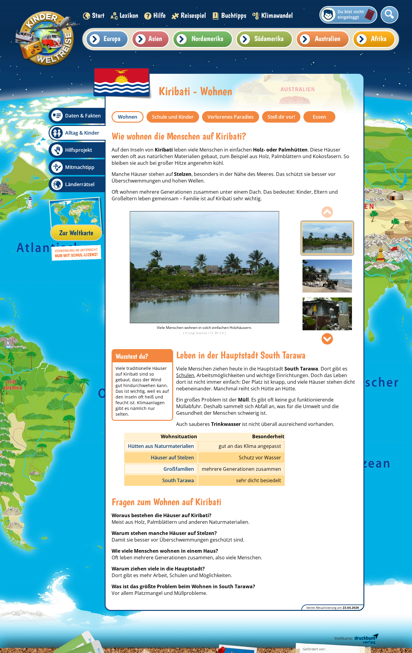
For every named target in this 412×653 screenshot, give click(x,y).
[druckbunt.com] (356, 639)
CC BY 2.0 (217, 333)
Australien (327, 38)
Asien (155, 38)
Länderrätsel (79, 184)
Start (98, 15)
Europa (111, 38)
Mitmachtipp (79, 167)
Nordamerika (207, 38)
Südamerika (269, 38)
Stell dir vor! (281, 117)
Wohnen (127, 117)
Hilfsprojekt (78, 150)
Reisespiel (193, 15)
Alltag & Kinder (82, 133)
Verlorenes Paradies (231, 117)
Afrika (378, 38)
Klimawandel (277, 15)
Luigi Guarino (198, 333)
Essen (319, 117)
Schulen (185, 375)
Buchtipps (233, 15)
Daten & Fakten (83, 115)
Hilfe (159, 15)
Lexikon (128, 15)
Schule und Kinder (173, 117)
